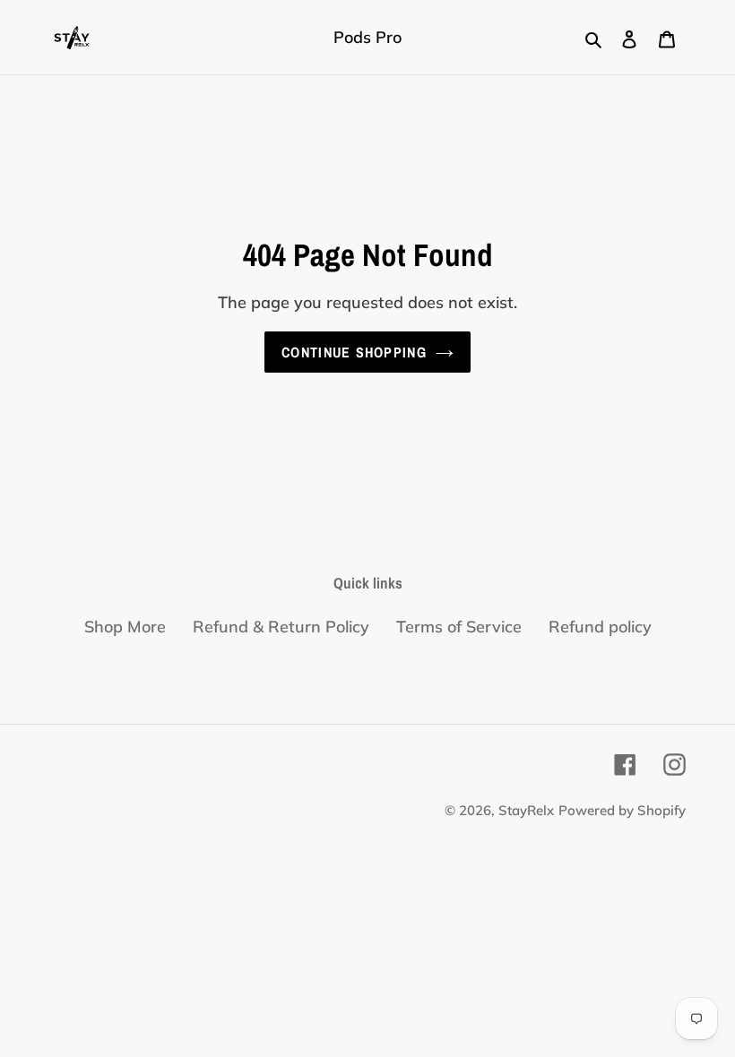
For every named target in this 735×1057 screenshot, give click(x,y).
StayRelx (526, 810)
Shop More (125, 626)
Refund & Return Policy (281, 626)
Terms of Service (459, 626)
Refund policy (600, 626)
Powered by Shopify (622, 810)
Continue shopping (354, 352)
